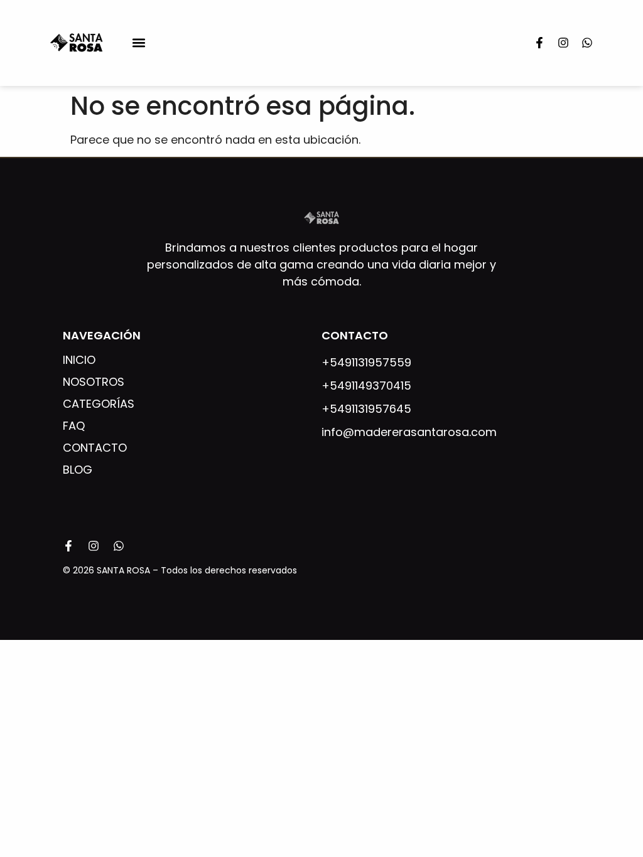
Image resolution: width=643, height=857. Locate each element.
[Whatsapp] (587, 42)
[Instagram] (563, 42)
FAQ (74, 426)
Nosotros (93, 382)
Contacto (95, 448)
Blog (77, 470)
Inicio (79, 360)
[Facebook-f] (539, 42)
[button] (138, 43)
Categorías (98, 404)
